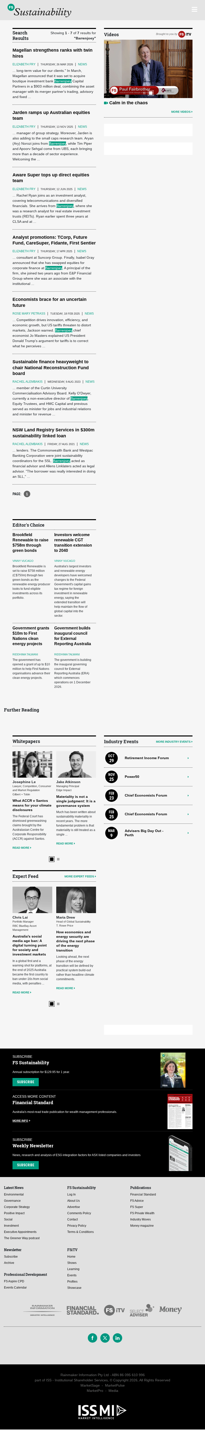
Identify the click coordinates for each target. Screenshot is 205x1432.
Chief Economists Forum (146, 795)
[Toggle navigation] (194, 8)
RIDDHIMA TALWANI (25, 654)
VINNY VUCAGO (23, 560)
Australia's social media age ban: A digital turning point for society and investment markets (29, 945)
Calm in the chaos (128, 102)
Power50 (132, 777)
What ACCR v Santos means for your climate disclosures (32, 805)
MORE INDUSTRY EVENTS (173, 741)
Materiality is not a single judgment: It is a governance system (76, 801)
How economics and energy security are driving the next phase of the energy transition (75, 941)
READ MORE (20, 847)
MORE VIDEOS (180, 111)
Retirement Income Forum (147, 758)
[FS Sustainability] (39, 10)
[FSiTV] (184, 33)
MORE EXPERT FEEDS (79, 876)
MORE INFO (20, 1120)
